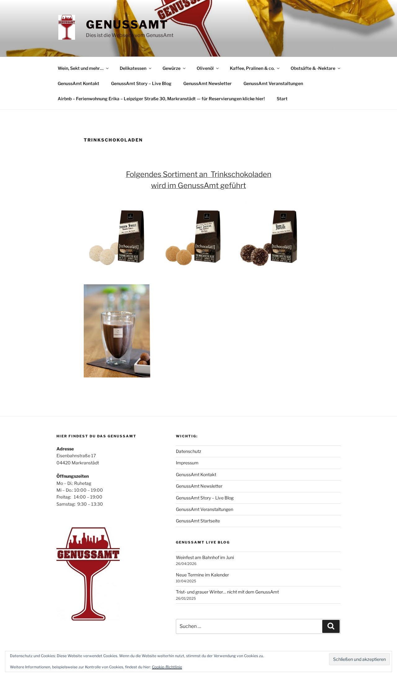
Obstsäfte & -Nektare (313, 68)
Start (282, 98)
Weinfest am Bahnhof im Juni (205, 557)
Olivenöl (205, 68)
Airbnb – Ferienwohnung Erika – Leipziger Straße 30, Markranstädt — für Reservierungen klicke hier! (161, 98)
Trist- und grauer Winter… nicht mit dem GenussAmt (227, 591)
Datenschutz (188, 451)
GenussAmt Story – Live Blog (141, 83)
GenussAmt (127, 24)
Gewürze (172, 68)
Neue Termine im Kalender (202, 574)
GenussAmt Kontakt (78, 83)
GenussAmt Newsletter (207, 83)
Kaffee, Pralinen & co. (252, 68)
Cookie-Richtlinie (167, 667)
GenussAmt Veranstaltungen (273, 83)
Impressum (187, 462)
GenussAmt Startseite (198, 520)
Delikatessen (133, 68)
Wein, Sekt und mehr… (81, 68)
